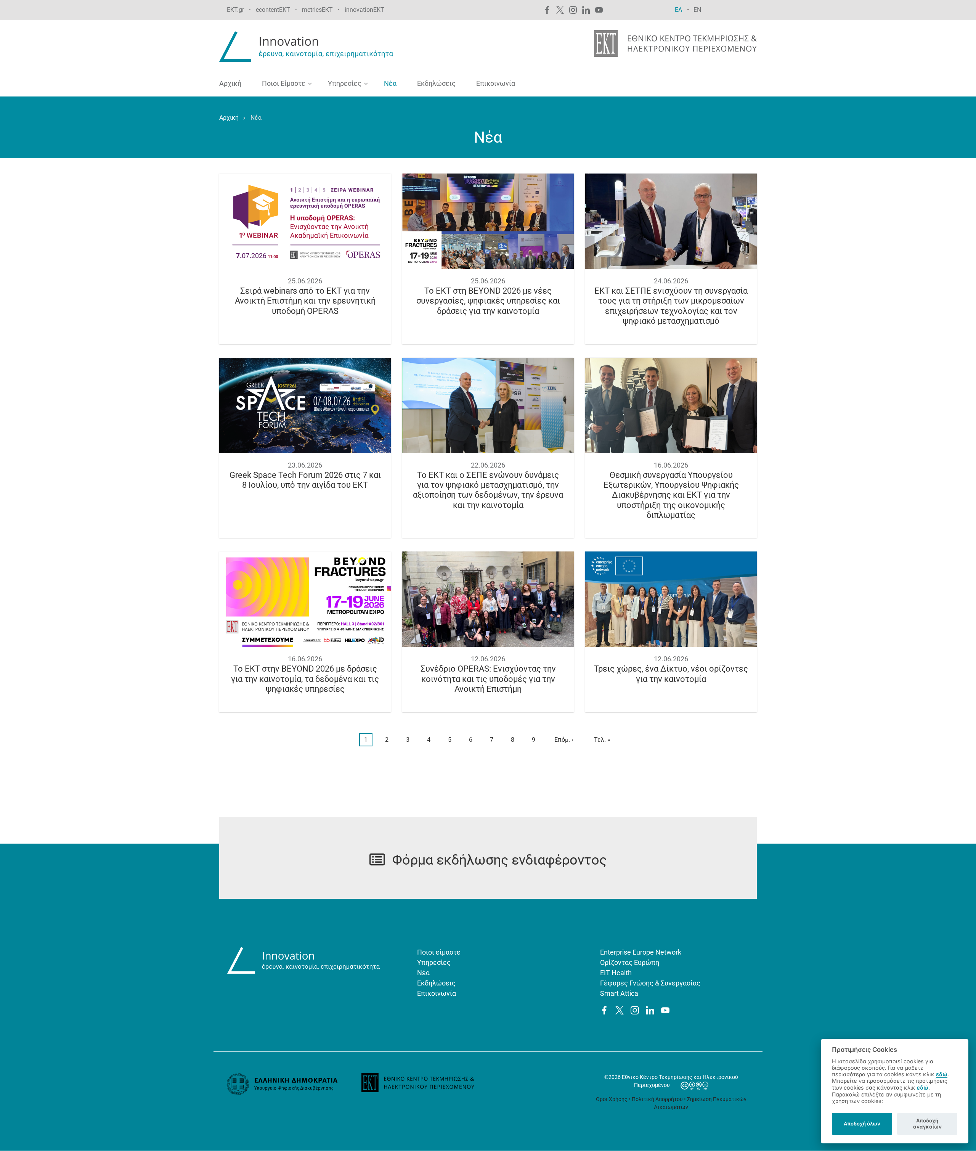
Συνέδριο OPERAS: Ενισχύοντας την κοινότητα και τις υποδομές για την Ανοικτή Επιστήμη (488, 679)
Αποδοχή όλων (862, 1123)
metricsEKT (317, 9)
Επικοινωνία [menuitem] (495, 83)
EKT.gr (235, 9)
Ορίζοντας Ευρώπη (629, 962)
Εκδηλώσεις (436, 983)
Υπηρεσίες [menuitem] (341, 85)
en (697, 9)
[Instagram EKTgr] (573, 9)
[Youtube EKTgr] (599, 9)
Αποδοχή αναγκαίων (927, 1123)
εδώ (941, 1074)
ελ (678, 9)
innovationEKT (364, 9)
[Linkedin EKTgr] (586, 9)
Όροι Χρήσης (612, 1099)
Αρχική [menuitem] (230, 83)
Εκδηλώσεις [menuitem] (436, 83)
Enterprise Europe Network (640, 952)
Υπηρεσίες (434, 962)
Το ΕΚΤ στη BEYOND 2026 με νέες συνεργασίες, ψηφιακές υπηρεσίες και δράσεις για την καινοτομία (488, 301)
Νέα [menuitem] (390, 83)
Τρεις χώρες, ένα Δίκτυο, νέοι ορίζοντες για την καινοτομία (671, 673)
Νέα (423, 973)
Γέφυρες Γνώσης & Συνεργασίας (650, 983)
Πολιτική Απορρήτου (657, 1099)
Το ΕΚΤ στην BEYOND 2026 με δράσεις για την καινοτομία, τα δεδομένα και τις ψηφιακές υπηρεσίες (305, 679)
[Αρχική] (307, 46)
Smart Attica (619, 993)
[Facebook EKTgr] (547, 9)
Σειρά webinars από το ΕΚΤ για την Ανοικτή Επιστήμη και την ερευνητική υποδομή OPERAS (305, 301)
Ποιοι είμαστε (439, 952)
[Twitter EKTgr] (560, 9)
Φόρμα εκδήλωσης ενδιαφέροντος (499, 860)
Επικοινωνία (436, 993)
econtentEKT (273, 9)
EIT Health (616, 973)
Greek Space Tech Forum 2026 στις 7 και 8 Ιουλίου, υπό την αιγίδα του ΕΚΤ (305, 480)
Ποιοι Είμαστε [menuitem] (280, 85)
